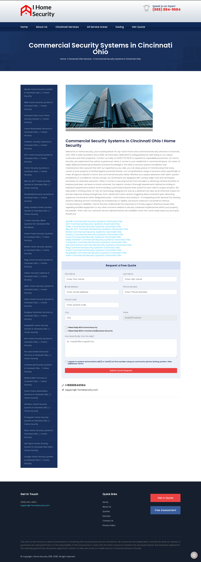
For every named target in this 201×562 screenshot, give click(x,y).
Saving (120, 27)
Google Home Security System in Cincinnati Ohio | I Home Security (38, 460)
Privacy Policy (109, 525)
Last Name (128, 274)
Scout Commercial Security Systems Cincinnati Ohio (93, 250)
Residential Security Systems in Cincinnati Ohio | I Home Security (38, 197)
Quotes (106, 511)
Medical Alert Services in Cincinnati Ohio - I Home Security (35, 381)
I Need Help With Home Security (82, 327)
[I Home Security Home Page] (38, 10)
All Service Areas (97, 27)
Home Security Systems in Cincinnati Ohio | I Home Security (36, 171)
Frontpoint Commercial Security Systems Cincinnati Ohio (96, 242)
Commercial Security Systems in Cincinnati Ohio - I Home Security (38, 368)
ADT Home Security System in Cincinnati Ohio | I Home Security (38, 158)
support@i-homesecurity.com (81, 389)
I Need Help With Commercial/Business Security (90, 331)
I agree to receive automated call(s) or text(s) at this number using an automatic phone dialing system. (120, 363)
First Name (70, 274)
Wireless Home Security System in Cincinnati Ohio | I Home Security (37, 407)
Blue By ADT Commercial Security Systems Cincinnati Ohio (97, 229)
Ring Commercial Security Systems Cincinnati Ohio (93, 247)
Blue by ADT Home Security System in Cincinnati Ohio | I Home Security (37, 184)
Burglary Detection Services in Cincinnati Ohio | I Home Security (38, 315)
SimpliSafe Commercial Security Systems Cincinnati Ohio (96, 252)
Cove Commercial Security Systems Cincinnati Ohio (93, 237)
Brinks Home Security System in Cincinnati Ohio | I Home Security (38, 250)
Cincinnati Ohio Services (80, 59)
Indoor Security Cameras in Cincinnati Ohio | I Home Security (36, 276)
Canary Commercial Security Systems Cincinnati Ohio (94, 234)
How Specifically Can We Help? (79, 336)
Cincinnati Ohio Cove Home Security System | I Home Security (36, 119)
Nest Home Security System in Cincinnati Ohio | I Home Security (38, 433)
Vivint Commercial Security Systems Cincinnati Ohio (93, 255)
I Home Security (40, 556)
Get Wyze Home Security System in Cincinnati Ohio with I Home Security (38, 447)
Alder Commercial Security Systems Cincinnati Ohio (93, 226)
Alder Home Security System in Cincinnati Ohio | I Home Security (38, 289)
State (125, 312)
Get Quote (138, 27)
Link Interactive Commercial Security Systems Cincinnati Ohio (99, 245)
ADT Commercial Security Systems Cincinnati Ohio (93, 224)
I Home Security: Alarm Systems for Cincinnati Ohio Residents (37, 224)
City (67, 312)
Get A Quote (165, 498)
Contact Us (108, 520)
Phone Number (130, 286)
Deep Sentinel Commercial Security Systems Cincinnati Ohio (98, 239)
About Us (41, 27)
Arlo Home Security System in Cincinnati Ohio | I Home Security (38, 342)
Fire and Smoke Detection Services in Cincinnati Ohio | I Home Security (37, 355)
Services (106, 516)
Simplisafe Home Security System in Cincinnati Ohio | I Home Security (37, 328)
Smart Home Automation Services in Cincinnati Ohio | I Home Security (37, 394)
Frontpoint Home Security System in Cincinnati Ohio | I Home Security (37, 420)
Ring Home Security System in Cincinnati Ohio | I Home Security (38, 263)
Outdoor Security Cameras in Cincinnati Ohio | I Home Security (37, 145)
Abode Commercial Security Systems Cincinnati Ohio (94, 221)
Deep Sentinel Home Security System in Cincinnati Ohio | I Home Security (38, 210)
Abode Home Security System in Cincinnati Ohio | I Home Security (38, 92)
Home (24, 27)
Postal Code (70, 299)
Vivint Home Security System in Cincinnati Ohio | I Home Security (38, 302)
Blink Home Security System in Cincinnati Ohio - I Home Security (38, 105)
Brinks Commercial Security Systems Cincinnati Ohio (94, 231)
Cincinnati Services (67, 27)
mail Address (71, 286)
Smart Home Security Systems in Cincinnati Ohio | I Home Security (38, 237)
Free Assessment (165, 510)
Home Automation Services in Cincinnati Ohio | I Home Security (38, 132)
